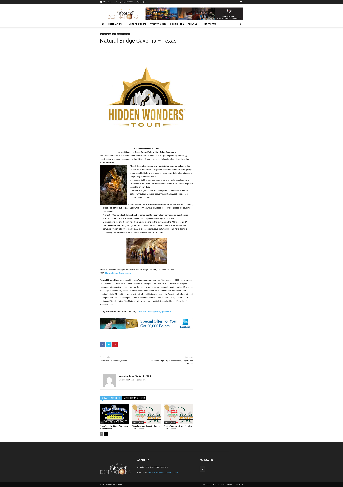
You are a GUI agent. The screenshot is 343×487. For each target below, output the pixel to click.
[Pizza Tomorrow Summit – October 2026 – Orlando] (146, 414)
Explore (119, 34)
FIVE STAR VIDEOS (158, 24)
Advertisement (226, 484)
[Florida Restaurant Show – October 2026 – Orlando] (178, 414)
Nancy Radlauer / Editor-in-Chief (135, 376)
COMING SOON (177, 24)
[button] (240, 24)
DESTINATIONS (115, 24)
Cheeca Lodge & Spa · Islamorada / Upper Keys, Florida (172, 362)
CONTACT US (209, 24)
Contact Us (239, 484)
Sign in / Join (141, 2)
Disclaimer (207, 484)
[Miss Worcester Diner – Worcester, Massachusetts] (114, 414)
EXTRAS (126, 34)
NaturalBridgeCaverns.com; (118, 273)
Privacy (216, 484)
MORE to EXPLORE (137, 24)
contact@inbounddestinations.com (163, 472)
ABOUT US (192, 24)
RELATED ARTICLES (111, 398)
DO (114, 34)
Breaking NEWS (106, 34)
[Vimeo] (241, 2)
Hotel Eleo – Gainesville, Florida (113, 361)
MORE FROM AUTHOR (134, 398)
